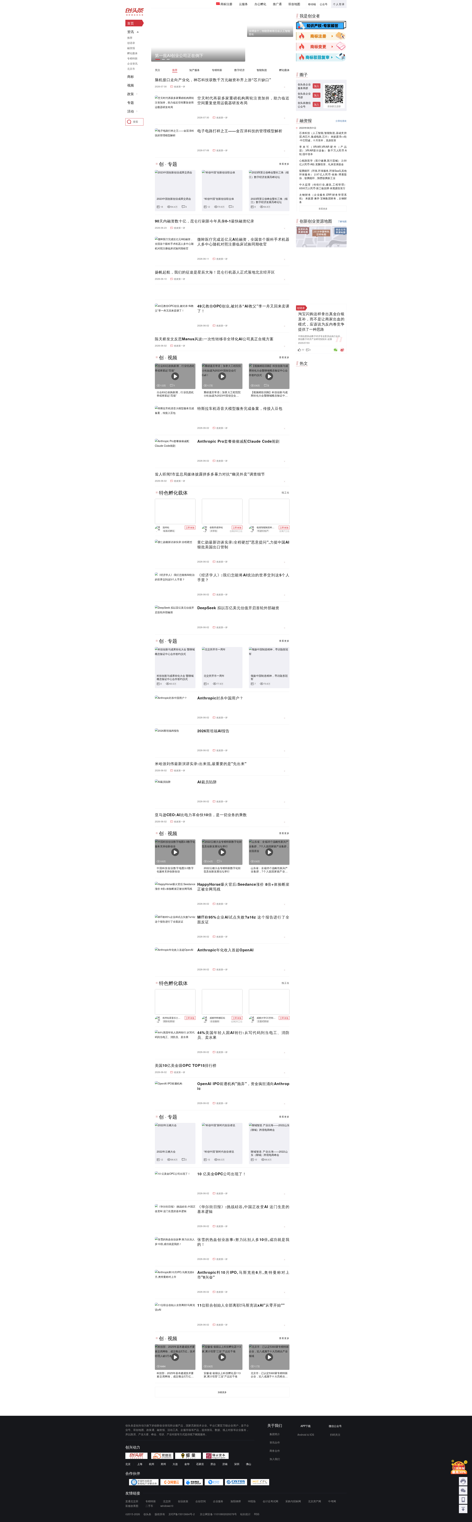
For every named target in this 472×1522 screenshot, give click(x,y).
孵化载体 (284, 70)
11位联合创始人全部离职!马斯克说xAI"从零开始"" (241, 1305)
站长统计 (249, 1514)
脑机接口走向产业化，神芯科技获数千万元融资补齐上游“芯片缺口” (213, 79)
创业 (340, 231)
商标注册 (226, 4)
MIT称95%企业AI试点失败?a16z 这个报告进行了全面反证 (243, 919)
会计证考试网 (270, 1501)
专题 (130, 102)
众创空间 (200, 1501)
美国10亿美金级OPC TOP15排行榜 (185, 1065)
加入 (316, 86)
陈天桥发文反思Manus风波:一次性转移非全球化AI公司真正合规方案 (214, 338)
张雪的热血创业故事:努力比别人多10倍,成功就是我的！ (243, 1242)
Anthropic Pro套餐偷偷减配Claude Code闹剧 (238, 441)
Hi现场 (252, 1501)
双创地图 (294, 4)
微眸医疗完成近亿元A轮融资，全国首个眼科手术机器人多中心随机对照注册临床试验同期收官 (243, 241)
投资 (303, 230)
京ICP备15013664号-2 (182, 1514)
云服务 (243, 4)
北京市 (131, 68)
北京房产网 (314, 1501)
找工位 (285, 492)
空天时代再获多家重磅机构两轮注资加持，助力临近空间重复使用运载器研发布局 (243, 100)
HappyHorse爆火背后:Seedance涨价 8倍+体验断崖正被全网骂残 (243, 886)
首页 (130, 23)
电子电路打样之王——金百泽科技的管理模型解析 (239, 130)
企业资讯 (132, 63)
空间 (321, 233)
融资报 (131, 48)
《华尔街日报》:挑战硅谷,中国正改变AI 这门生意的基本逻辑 (243, 1209)
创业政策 (183, 1501)
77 (303, 349)
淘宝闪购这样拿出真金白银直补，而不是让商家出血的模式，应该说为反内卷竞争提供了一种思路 (321, 321)
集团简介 (275, 1434)
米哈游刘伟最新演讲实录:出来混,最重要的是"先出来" (201, 763)
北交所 (167, 1501)
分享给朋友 (341, 120)
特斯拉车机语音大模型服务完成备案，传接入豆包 (239, 408)
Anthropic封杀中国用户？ (220, 698)
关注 (157, 70)
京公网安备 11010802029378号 (222, 1514)
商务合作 (275, 1450)
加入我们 (275, 1459)
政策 (130, 93)
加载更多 (222, 1392)
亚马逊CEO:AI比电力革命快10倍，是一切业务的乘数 (201, 814)
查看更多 (284, 163)
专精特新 (217, 70)
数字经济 (239, 70)
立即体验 (190, 527)
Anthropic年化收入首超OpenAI (225, 949)
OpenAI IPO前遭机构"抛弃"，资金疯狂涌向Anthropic (243, 1086)
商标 (130, 76)
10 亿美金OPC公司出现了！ (221, 1173)
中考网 (332, 1501)
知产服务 (194, 70)
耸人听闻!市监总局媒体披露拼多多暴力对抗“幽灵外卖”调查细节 (210, 474)
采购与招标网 (293, 1501)
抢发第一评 (179, 86)
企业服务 (218, 1501)
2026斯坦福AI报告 (213, 730)
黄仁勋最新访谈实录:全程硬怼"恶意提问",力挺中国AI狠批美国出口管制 (243, 544)
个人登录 (339, 4)
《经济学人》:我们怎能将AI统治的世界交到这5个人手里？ (243, 577)
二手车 (149, 1506)
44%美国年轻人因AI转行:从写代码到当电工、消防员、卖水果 (243, 1035)
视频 (130, 85)
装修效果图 (131, 1506)
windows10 (166, 1506)
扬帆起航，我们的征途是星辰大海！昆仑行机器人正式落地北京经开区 (215, 272)
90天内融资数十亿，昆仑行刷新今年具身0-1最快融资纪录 (204, 221)
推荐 (174, 70)
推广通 (277, 4)
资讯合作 (275, 1442)
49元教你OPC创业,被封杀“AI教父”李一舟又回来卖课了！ (243, 308)
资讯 (130, 31)
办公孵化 (260, 4)
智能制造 (262, 70)
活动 (130, 111)
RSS (260, 1514)
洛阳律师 (235, 1501)
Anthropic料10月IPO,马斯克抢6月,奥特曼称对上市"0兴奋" (243, 1274)
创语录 (131, 43)
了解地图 (342, 221)
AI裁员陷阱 (207, 781)
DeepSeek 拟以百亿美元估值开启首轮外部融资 (238, 607)
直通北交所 (131, 1501)
